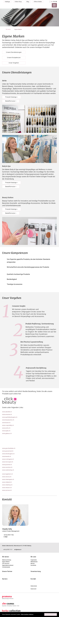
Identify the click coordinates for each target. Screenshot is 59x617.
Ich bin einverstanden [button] (50, 614)
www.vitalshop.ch (7, 485)
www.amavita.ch (7, 414)
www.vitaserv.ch (7, 488)
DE (52, 1)
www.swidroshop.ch (8, 470)
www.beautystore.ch (8, 420)
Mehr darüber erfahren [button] (27, 614)
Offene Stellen (38, 2)
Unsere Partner (7, 571)
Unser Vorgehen (14, 63)
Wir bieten (8, 29)
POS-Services (5, 563)
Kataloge (7, 2)
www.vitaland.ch (7, 482)
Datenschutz (34, 586)
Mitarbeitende (34, 562)
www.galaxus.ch (7, 433)
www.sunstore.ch (7, 467)
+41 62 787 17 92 (9, 535)
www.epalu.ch (6, 431)
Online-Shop (18, 2)
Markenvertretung (6, 560)
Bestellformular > (10, 101)
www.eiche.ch (6, 428)
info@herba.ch (17, 549)
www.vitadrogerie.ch (8, 479)
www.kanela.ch (6, 456)
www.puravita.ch (7, 465)
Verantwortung (36, 571)
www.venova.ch (6, 477)
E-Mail (5, 537)
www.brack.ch (6, 423)
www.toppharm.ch (7, 474)
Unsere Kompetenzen (14, 58)
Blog (27, 2)
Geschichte (33, 565)
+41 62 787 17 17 (7, 549)
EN (56, 1)
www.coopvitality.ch (8, 425)
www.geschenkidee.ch (8, 448)
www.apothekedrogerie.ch (9, 417)
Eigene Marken (6, 562)
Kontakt (33, 579)
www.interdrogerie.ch (8, 454)
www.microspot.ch (7, 462)
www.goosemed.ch (7, 451)
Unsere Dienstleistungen (14, 52)
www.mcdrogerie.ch (8, 459)
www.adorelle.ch (7, 412)
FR (54, 1)
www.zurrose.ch (7, 490)
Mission (33, 563)
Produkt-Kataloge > (11, 97)
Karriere (4, 579)
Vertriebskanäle (6, 567)
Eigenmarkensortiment (7, 565)
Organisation (34, 560)
